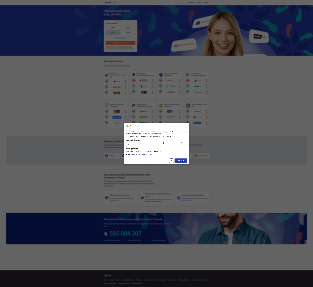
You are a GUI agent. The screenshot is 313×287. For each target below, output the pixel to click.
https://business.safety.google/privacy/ (141, 154)
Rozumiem (180, 161)
